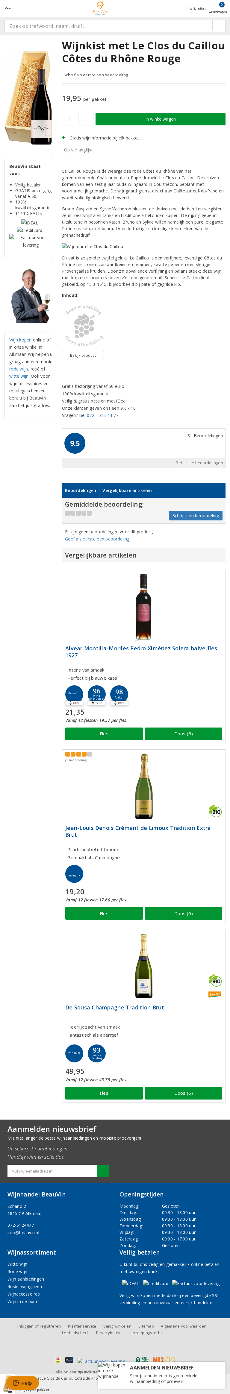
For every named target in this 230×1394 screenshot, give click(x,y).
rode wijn (18, 369)
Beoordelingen (80, 490)
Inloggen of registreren (39, 1326)
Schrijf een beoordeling (195, 515)
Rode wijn (17, 1271)
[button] (74, 694)
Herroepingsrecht (145, 1332)
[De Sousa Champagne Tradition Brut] (143, 966)
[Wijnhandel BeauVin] (100, 8)
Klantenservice (82, 1326)
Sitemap (146, 1326)
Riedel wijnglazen (24, 1286)
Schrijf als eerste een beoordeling (95, 75)
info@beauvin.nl (23, 1232)
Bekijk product (83, 355)
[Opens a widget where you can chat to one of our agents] (22, 1383)
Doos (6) (183, 734)
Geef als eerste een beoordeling (97, 539)
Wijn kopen (20, 340)
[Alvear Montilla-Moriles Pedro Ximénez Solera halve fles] (143, 606)
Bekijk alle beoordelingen (199, 462)
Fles (104, 734)
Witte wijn (17, 1264)
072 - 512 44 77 (102, 415)
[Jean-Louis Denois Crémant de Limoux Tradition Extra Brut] (143, 786)
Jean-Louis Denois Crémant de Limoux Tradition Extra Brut (138, 831)
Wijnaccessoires (23, 1294)
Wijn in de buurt (23, 1301)
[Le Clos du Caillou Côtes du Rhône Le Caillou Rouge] (83, 325)
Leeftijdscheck (75, 1332)
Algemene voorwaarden (183, 1326)
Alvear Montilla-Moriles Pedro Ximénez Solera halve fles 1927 (141, 652)
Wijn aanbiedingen (25, 1279)
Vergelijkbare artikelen (127, 490)
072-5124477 (20, 1225)
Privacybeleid (109, 1332)
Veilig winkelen (117, 1326)
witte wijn (19, 376)
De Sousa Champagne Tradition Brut (114, 1007)
